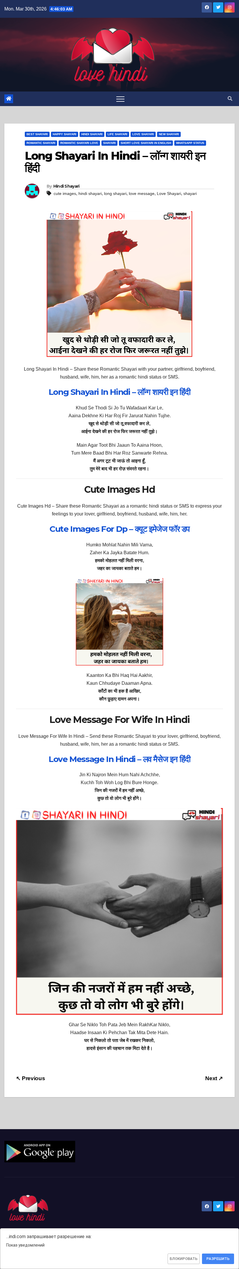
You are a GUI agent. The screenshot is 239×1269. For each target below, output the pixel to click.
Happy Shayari (64, 134)
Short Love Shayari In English (146, 143)
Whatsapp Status (190, 143)
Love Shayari (143, 134)
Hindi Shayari (92, 134)
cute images (65, 193)
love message (141, 193)
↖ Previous (30, 1078)
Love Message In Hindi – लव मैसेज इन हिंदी (119, 759)
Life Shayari (117, 134)
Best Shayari (37, 134)
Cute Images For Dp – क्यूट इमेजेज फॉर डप (119, 529)
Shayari (109, 143)
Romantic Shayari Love (79, 143)
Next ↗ (214, 1078)
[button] (230, 98)
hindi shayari (90, 193)
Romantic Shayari (41, 143)
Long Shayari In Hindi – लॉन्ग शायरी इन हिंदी (119, 392)
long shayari (115, 193)
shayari (190, 193)
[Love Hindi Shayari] (39, 1151)
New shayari (169, 134)
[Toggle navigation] (120, 99)
